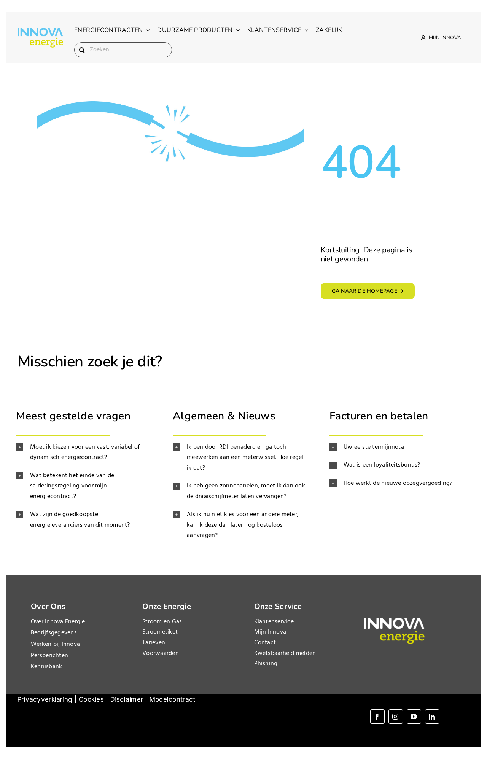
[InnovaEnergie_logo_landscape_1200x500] (40, 31)
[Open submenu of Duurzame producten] (236, 30)
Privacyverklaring (45, 699)
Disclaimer (126, 699)
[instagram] (395, 716)
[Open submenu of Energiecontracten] (146, 30)
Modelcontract (172, 699)
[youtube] (414, 716)
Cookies (91, 699)
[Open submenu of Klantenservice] (304, 30)
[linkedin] (432, 716)
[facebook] (377, 716)
